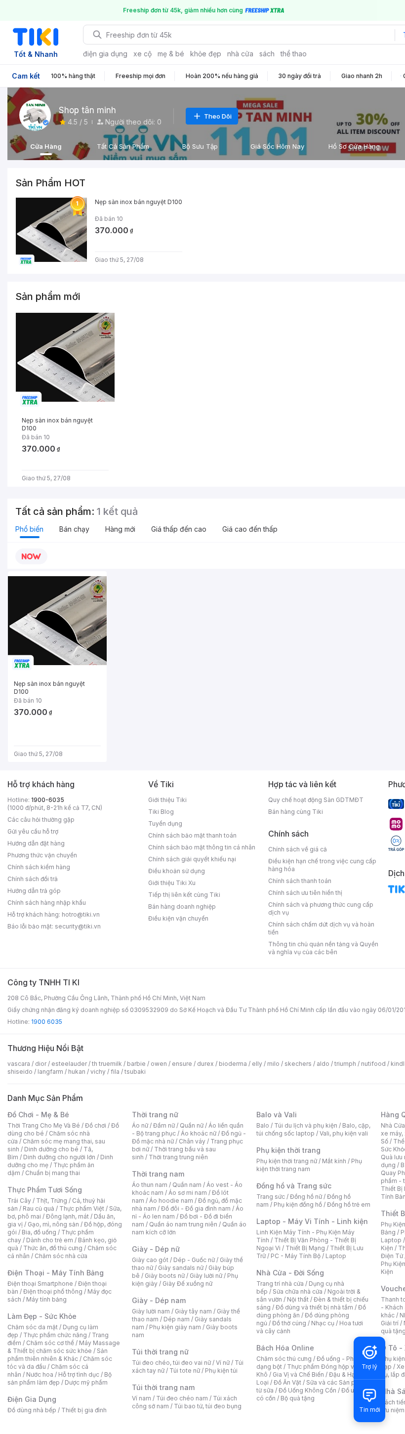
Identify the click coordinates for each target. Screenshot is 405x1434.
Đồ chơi (95, 1125)
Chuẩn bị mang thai (52, 1173)
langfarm (50, 1071)
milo (273, 1063)
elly (257, 1063)
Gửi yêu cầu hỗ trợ (32, 831)
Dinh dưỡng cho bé (51, 1149)
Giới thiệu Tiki (167, 799)
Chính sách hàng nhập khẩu (46, 902)
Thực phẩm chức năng (55, 1335)
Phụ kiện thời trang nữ (286, 1161)
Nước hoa (39, 1374)
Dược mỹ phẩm (86, 1382)
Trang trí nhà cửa (280, 1283)
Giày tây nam (193, 1311)
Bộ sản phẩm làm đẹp (59, 1378)
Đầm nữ (164, 1125)
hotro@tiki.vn (81, 914)
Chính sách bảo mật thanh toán (192, 835)
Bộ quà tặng (298, 1398)
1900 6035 (46, 1021)
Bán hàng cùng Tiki (295, 811)
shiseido (20, 1071)
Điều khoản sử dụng (176, 871)
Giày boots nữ (165, 1275)
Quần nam (187, 1184)
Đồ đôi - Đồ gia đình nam (196, 1208)
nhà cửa (240, 53)
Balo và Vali (276, 1114)
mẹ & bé (171, 53)
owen (159, 1063)
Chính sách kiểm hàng (38, 867)
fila (115, 1071)
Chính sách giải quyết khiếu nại (192, 859)
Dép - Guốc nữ (194, 1260)
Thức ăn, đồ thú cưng (52, 1248)
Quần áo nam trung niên (183, 1224)
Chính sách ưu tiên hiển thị (305, 892)
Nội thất (298, 1299)
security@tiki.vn (78, 926)
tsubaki (135, 1071)
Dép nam (176, 1319)
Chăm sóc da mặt (32, 1327)
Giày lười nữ (206, 1275)
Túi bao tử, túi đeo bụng (208, 1406)
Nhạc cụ (322, 1323)
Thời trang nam (158, 1174)
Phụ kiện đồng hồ (298, 1204)
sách (267, 53)
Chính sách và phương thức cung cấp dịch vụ (320, 908)
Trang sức (270, 1196)
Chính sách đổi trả (32, 879)
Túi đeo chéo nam (182, 1398)
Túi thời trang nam (163, 1387)
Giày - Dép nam (159, 1300)
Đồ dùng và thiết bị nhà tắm (314, 1307)
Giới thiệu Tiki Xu (172, 882)
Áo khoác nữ (198, 1133)
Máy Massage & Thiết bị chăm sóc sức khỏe (63, 1346)
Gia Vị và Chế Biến (298, 1374)
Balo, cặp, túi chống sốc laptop (313, 1129)
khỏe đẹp (205, 53)
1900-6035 (47, 799)
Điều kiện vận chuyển (178, 918)
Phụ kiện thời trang (288, 1150)
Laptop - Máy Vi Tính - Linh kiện (312, 1221)
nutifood (373, 1063)
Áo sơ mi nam (187, 1192)
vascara (18, 1063)
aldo (323, 1063)
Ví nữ (223, 1362)
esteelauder (69, 1063)
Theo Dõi (218, 116)
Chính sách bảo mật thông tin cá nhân (201, 847)
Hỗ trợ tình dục (78, 1374)
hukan (76, 1071)
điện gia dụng (105, 53)
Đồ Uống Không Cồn (307, 1390)
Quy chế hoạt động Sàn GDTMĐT (316, 799)
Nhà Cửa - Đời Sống (290, 1272)
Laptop (335, 1256)
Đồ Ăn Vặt (287, 1382)
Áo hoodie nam (171, 1200)
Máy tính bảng (46, 1299)
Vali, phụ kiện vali (344, 1133)
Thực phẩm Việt (81, 1208)
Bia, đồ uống (39, 1232)
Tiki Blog (161, 811)
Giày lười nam (151, 1311)
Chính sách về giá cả (297, 849)
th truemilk (107, 1063)
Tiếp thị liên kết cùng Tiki (184, 894)
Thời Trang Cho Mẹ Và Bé (43, 1125)
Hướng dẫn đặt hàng (36, 843)
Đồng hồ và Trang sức (293, 1185)
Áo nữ (140, 1125)
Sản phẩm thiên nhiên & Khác (57, 1354)
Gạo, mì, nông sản (53, 1224)
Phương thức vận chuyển (42, 855)
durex (205, 1063)
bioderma (233, 1063)
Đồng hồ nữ (306, 1196)
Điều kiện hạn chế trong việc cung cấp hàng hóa (322, 865)
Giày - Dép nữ (156, 1249)
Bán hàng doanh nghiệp (182, 906)
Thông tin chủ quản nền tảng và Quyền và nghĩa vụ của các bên (323, 948)
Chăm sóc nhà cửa (61, 1256)
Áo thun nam (149, 1184)
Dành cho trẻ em (49, 1240)
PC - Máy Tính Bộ (296, 1256)
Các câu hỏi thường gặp (41, 819)
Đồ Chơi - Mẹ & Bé (38, 1114)
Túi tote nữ (184, 1370)
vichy (98, 1071)
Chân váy (192, 1141)
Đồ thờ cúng (289, 1323)
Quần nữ (191, 1125)
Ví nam (141, 1398)
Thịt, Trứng (51, 1200)
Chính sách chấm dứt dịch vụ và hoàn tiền (321, 928)
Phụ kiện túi (221, 1370)
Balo (262, 1125)
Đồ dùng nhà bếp (31, 1410)
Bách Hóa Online (285, 1348)
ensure (182, 1063)
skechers (298, 1063)
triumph (345, 1063)
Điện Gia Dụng (31, 1399)
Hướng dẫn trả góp (34, 890)
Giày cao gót (150, 1260)
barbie (136, 1063)
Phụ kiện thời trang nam (309, 1165)
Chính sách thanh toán (299, 881)
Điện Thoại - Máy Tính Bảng (55, 1272)
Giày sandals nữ (180, 1267)
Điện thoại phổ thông (52, 1291)
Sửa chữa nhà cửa (298, 1291)
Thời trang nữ (155, 1114)
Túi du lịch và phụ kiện (305, 1125)
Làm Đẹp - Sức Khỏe (42, 1316)
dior (40, 1063)
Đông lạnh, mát (67, 1216)
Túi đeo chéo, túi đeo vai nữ (171, 1362)
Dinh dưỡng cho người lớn (59, 1157)
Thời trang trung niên (178, 1157)
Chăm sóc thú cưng (284, 1358)
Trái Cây (19, 1200)
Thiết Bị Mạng (305, 1248)
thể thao (294, 53)
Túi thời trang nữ (160, 1352)
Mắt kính (334, 1161)
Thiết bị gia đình (84, 1410)
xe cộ (142, 53)
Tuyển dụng (165, 823)
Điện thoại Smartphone (40, 1283)
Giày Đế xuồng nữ (187, 1283)
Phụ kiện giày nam (175, 1327)
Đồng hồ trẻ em (348, 1204)
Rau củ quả (38, 1208)
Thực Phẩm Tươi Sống (44, 1189)
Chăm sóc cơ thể (50, 1343)
